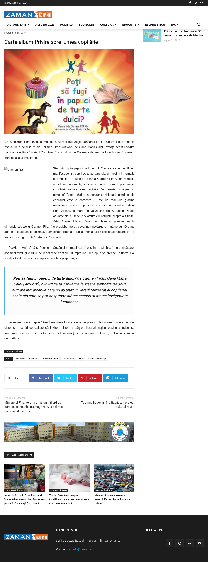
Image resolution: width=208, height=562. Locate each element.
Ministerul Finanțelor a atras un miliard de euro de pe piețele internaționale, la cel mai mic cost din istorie (33, 407)
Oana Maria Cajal (97, 358)
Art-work (20, 358)
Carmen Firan (50, 358)
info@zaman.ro (82, 549)
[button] (199, 24)
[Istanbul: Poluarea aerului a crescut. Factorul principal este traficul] (114, 478)
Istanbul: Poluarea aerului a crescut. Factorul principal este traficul (112, 499)
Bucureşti (34, 358)
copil (81, 358)
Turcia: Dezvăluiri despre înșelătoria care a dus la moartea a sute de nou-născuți (69, 499)
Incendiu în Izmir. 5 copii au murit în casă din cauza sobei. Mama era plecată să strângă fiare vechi (24, 499)
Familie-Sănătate (14, 351)
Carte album (68, 358)
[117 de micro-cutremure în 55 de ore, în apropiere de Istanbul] (152, 35)
